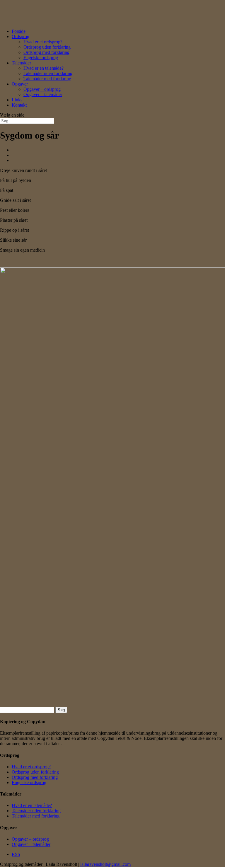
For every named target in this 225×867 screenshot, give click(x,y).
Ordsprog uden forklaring (47, 47)
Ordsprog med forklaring (46, 52)
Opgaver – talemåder (42, 94)
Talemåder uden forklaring (47, 73)
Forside (18, 31)
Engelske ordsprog (40, 57)
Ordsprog (20, 36)
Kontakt (19, 105)
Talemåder (21, 62)
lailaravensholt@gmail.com (105, 864)
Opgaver (20, 83)
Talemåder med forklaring (47, 78)
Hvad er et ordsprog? (42, 41)
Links (17, 99)
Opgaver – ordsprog (42, 89)
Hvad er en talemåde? (43, 68)
